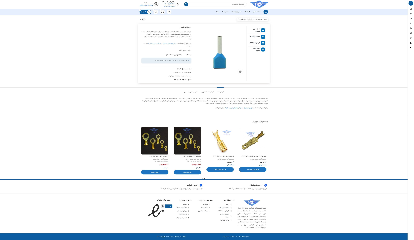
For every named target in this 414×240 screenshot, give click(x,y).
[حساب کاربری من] (169, 12)
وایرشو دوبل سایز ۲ (154, 43)
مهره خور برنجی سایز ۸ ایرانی (192, 156)
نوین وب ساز (161, 236)
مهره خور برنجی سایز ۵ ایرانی (159, 156)
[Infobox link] (171, 185)
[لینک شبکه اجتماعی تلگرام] (175, 79)
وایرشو (250, 19)
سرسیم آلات (258, 19)
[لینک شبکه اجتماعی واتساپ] (177, 79)
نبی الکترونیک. (227, 236)
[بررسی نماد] (162, 206)
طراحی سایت (174, 236)
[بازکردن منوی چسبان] (265, 12)
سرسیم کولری (254, 159)
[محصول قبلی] (145, 19)
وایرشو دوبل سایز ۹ (169, 43)
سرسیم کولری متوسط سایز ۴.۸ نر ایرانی (253, 156)
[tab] (220, 90)
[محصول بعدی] (141, 19)
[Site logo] (259, 4)
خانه (265, 19)
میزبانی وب (182, 236)
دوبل (184, 76)
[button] (252, 169)
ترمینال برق (189, 159)
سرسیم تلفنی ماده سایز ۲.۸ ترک (223, 156)
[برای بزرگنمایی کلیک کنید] (240, 71)
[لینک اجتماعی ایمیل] (180, 79)
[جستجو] (186, 4)
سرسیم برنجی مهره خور (194, 161)
